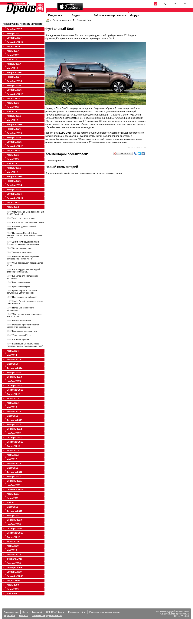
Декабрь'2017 (14, 29)
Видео (76, 15)
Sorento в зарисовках (20, 252)
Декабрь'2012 (14, 429)
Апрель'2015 (14, 168)
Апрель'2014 (14, 359)
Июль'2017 (13, 51)
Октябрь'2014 (14, 194)
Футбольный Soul (82, 20)
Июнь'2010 (13, 546)
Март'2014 (12, 364)
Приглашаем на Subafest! (22, 297)
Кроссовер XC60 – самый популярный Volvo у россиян (22, 291)
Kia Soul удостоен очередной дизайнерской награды (23, 270)
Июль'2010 (13, 541)
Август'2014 (13, 202)
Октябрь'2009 (14, 572)
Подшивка (55, 15)
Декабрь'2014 (14, 185)
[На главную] (155, 5)
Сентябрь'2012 (15, 442)
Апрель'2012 (14, 463)
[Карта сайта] (165, 5)
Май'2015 (12, 163)
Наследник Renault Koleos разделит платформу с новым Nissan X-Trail (24, 235)
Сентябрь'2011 (15, 489)
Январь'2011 (14, 515)
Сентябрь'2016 (15, 94)
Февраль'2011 (14, 511)
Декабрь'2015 (14, 133)
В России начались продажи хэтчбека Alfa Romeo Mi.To (23, 257)
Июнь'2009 (13, 589)
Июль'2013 (13, 398)
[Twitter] (139, 153)
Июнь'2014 (13, 351)
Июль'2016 (13, 103)
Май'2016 (12, 111)
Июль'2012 (13, 450)
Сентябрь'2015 (15, 146)
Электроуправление (19, 248)
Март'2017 (12, 68)
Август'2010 (13, 537)
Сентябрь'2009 (15, 576)
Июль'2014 (13, 207)
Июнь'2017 (13, 55)
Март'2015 (12, 172)
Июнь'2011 (12, 498)
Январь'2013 (14, 424)
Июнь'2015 (13, 159)
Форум (134, 15)
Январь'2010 (14, 563)
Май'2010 (12, 550)
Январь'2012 (14, 476)
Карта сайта (9, 615)
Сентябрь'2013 (15, 390)
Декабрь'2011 (14, 481)
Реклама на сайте (76, 612)
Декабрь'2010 (14, 520)
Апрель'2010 (14, 554)
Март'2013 (12, 416)
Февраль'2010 (14, 559)
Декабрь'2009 (14, 567)
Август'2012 (13, 446)
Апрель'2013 (14, 411)
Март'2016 (12, 120)
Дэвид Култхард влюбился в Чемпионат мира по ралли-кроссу (23, 243)
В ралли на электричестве (22, 331)
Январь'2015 (14, 181)
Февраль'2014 (14, 368)
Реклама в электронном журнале (105, 612)
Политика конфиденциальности (47, 615)
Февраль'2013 (14, 420)
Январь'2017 (14, 77)
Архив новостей (61, 20)
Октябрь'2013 (14, 385)
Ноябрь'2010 (14, 524)
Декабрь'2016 (14, 81)
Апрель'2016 (14, 116)
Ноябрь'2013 (14, 381)
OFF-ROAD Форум (55, 612)
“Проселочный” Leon (19, 335)
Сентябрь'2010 (15, 533)
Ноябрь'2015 (14, 137)
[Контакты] (185, 5)
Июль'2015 (13, 155)
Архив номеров (11, 612)
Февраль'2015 (14, 176)
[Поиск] (175, 5)
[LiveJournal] (135, 153)
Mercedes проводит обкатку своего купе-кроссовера (23, 326)
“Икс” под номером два (20, 218)
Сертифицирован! (18, 339)
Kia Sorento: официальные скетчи (25, 222)
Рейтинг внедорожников (110, 15)
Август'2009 (13, 580)
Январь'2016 (14, 129)
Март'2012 (12, 468)
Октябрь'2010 (14, 528)
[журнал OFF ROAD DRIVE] (24, 13)
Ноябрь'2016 (14, 85)
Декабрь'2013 (14, 377)
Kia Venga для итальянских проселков (22, 277)
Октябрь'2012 (14, 437)
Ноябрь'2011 (14, 485)
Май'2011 (12, 502)
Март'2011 (12, 507)
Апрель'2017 (14, 64)
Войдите (50, 173)
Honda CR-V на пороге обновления (20, 309)
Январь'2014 (14, 372)
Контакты (23, 615)
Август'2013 (13, 394)
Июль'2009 (13, 585)
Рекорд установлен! (19, 320)
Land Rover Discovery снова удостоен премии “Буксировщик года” (25, 345)
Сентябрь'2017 (15, 42)
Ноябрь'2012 (14, 433)
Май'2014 (12, 355)
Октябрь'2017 (14, 38)
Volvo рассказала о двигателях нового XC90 (24, 315)
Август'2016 (13, 98)
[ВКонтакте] (143, 153)
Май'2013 (12, 407)
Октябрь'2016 (14, 90)
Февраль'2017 (14, 72)
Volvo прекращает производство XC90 (25, 264)
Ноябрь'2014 (14, 189)
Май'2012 (12, 459)
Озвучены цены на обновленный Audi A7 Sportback (25, 213)
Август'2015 (13, 150)
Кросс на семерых (18, 282)
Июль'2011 (13, 494)
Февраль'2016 (14, 124)
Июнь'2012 (13, 455)
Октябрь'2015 (14, 142)
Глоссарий (37, 612)
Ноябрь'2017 (14, 33)
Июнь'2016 (13, 107)
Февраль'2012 (14, 472)
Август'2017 (13, 46)
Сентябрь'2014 (15, 198)
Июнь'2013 (13, 403)
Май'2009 (12, 593)
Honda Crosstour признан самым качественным (25, 302)
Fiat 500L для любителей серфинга (21, 227)
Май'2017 (12, 59)
